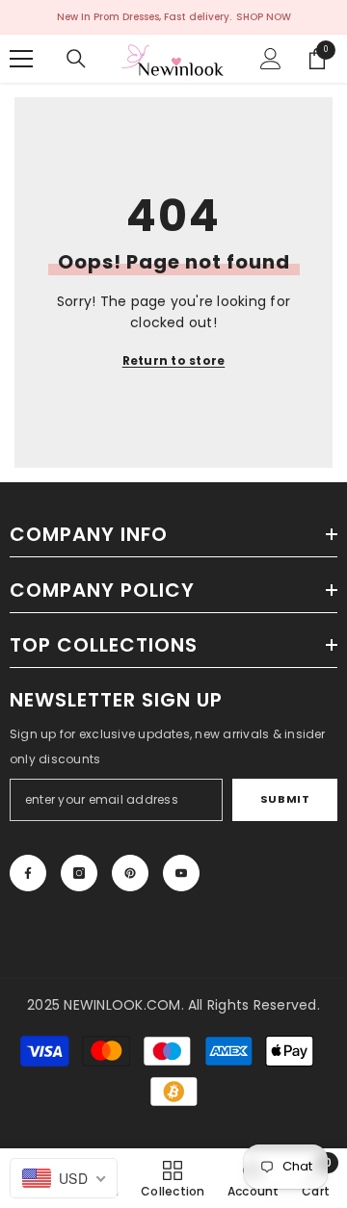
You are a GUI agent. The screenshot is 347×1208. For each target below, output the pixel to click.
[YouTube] (181, 873)
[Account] (270, 58)
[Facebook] (28, 873)
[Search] (76, 58)
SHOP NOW (263, 17)
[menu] (21, 58)
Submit (284, 799)
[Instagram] (79, 873)
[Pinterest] (130, 873)
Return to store (174, 360)
